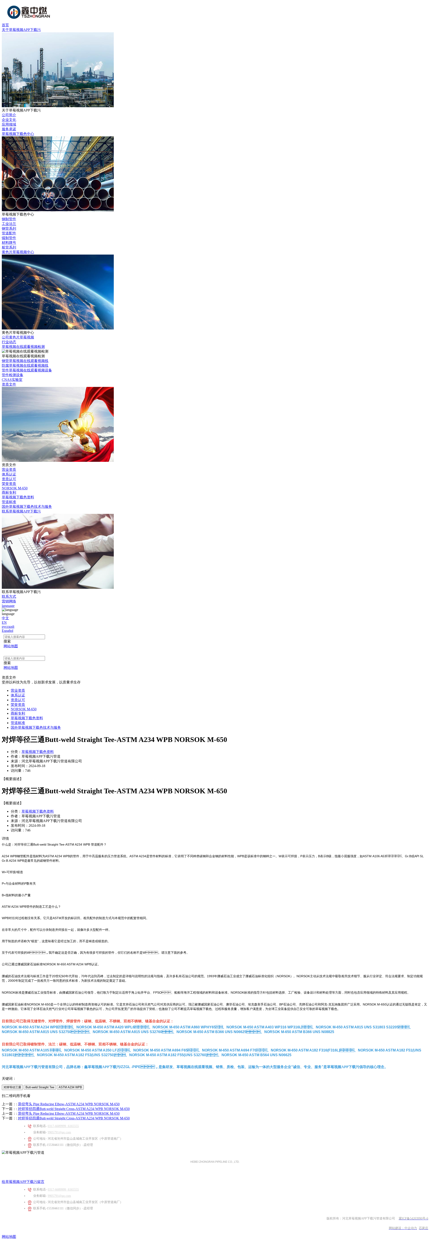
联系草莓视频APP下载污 (21, 511)
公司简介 (9, 115)
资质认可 (9, 479)
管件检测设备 (12, 375)
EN (4, 622)
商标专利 (9, 492)
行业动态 (9, 342)
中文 (5, 618)
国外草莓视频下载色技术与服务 (27, 506)
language (8, 606)
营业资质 (9, 469)
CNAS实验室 (12, 380)
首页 (5, 25)
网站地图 (9, 1237)
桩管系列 (9, 247)
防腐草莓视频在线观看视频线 (25, 365)
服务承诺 (9, 129)
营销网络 (9, 601)
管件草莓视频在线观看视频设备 (27, 370)
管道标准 (9, 502)
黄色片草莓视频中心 (18, 252)
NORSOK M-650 (15, 488)
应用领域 (9, 124)
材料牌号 (9, 242)
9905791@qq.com (59, 1132)
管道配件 (9, 233)
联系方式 (9, 596)
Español (7, 630)
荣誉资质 (9, 484)
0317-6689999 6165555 (63, 1126)
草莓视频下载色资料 (18, 497)
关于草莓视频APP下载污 (21, 30)
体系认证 (9, 474)
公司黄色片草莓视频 (18, 337)
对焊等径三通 (12, 1087)
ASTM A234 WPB (70, 1087)
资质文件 (9, 384)
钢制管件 (9, 219)
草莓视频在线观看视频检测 (23, 347)
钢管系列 (9, 228)
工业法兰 (9, 224)
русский (8, 626)
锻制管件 (9, 238)
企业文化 (9, 120)
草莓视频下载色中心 (18, 134)
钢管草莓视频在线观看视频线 (25, 361)
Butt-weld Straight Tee (40, 1087)
